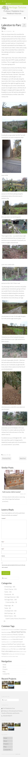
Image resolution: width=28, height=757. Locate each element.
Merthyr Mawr (21, 646)
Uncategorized (8, 611)
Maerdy (7, 646)
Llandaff (21, 639)
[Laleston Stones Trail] (17, 683)
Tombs (6, 608)
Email (2, 548)
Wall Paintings (8, 613)
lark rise (8, 639)
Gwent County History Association (16, 618)
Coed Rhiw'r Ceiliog (18, 629)
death (25, 629)
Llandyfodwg (3, 641)
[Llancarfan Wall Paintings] (4, 687)
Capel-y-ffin (8, 629)
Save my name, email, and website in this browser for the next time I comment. (13, 566)
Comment (3, 518)
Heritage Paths (9, 31)
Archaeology (8, 586)
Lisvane (11, 639)
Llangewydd (15, 641)
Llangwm (21, 641)
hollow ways (22, 637)
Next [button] (25, 488)
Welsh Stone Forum (4, 656)
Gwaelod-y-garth (15, 637)
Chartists (11, 629)
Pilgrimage (7, 605)
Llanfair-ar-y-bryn (9, 641)
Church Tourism (8, 589)
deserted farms (18, 632)
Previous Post (6, 458)
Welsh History (8, 616)
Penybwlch (17, 649)
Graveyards (7, 594)
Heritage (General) (9, 597)
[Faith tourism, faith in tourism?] (14, 480)
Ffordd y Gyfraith (18, 634)
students (21, 651)
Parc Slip (8, 454)
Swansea (24, 651)
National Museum (8, 649)
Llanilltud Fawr (11, 644)
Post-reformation (7, 651)
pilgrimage (22, 649)
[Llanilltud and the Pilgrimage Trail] (11, 683)
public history (16, 651)
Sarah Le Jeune (18, 754)
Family (6, 592)
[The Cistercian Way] (11, 687)
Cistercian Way (10, 602)
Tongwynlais (5, 654)
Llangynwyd (4, 644)
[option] (14, 488)
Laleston (4, 454)
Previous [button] (2, 488)
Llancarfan (16, 639)
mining (3, 649)
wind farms (10, 656)
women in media (15, 656)
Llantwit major (20, 644)
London (3, 646)
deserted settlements (7, 634)
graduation (8, 636)
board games (3, 629)
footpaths (3, 637)
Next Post (23, 458)
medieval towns (13, 646)
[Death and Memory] (4, 683)
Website (3, 555)
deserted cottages (6, 632)
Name (2, 541)
